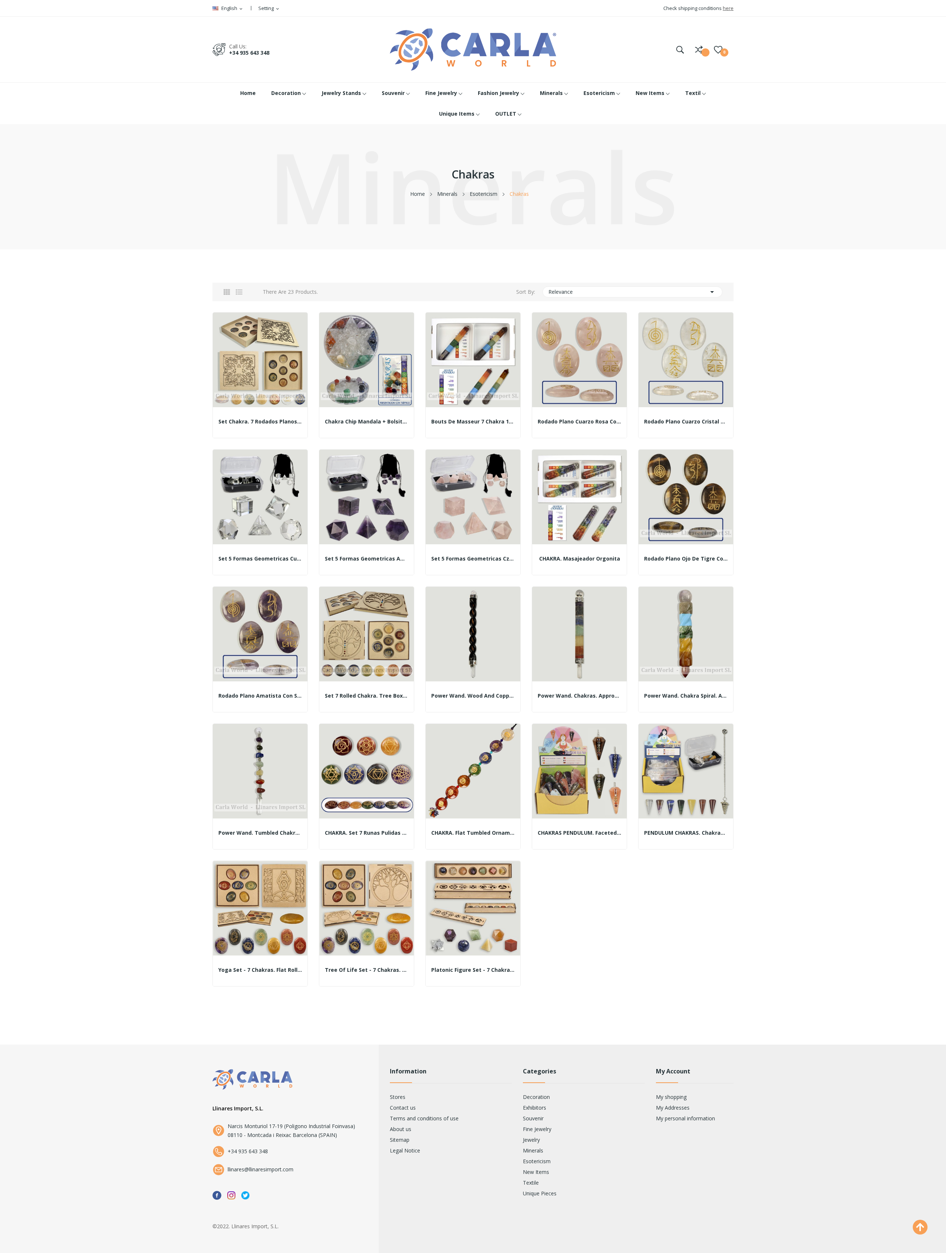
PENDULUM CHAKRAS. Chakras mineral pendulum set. (686, 833)
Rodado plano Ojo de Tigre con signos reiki (686, 558)
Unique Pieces (540, 1193)
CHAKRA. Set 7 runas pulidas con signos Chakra (366, 833)
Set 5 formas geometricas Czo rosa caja (473, 558)
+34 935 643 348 (249, 52)
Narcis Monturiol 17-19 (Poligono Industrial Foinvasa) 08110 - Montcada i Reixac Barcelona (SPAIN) (291, 1130)
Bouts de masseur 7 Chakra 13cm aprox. (473, 421)
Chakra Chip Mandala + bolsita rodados (366, 421)
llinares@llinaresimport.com (260, 1169)
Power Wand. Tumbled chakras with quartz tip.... (260, 833)
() (718, 49)
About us (400, 1129)
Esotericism (537, 1161)
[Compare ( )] (699, 49)
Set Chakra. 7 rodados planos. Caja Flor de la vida (260, 421)
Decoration (536, 1096)
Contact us (403, 1107)
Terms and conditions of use (424, 1118)
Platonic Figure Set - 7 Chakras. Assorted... (473, 970)
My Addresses (673, 1107)
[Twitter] (245, 1194)
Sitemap (399, 1139)
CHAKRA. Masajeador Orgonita (579, 558)
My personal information (685, 1118)
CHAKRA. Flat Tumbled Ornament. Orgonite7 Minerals (473, 833)
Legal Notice (405, 1150)
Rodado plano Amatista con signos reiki (260, 695)
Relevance (632, 291)
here (728, 8)
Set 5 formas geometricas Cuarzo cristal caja (260, 558)
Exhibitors (534, 1107)
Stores (397, 1096)
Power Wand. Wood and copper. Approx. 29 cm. (473, 695)
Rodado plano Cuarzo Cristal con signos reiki (686, 421)
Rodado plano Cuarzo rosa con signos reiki (579, 421)
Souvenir (533, 1118)
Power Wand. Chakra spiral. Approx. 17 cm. (686, 695)
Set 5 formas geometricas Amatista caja (366, 558)
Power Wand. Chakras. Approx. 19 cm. (579, 695)
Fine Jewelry (537, 1129)
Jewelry (531, 1139)
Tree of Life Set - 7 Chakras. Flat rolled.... (366, 970)
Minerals (533, 1150)
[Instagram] (231, 1194)
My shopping (671, 1096)
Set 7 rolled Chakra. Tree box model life (366, 695)
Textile (531, 1182)
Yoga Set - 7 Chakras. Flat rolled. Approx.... (260, 970)
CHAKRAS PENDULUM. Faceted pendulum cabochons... (579, 833)
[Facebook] (216, 1194)
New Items (536, 1171)
